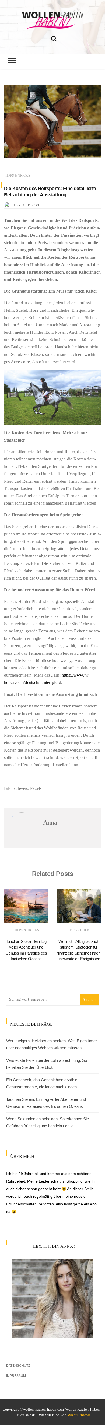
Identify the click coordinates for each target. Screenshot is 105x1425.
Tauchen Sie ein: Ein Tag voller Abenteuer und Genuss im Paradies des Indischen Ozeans (46, 1103)
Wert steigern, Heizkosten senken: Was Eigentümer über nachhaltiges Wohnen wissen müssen (51, 1044)
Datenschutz (18, 1366)
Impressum (16, 1376)
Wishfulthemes (79, 1415)
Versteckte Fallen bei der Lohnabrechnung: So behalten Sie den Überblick (46, 1064)
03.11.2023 (31, 205)
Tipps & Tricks (17, 175)
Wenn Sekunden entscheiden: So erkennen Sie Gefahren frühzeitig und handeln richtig (47, 1122)
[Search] (54, 37)
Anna (16, 205)
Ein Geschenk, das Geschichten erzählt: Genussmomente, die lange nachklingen (41, 1083)
